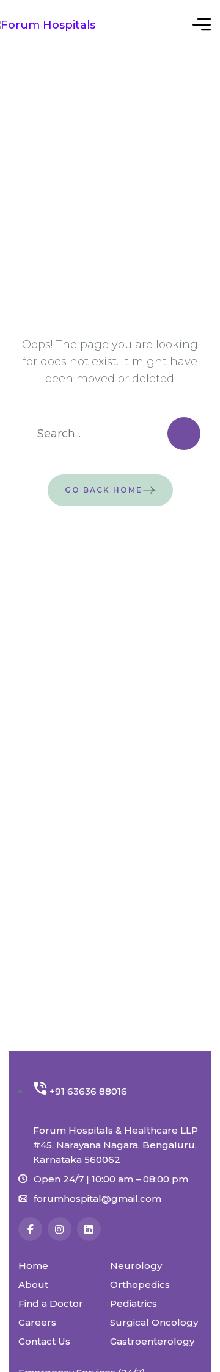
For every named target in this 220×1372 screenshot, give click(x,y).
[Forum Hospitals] (61, 24)
